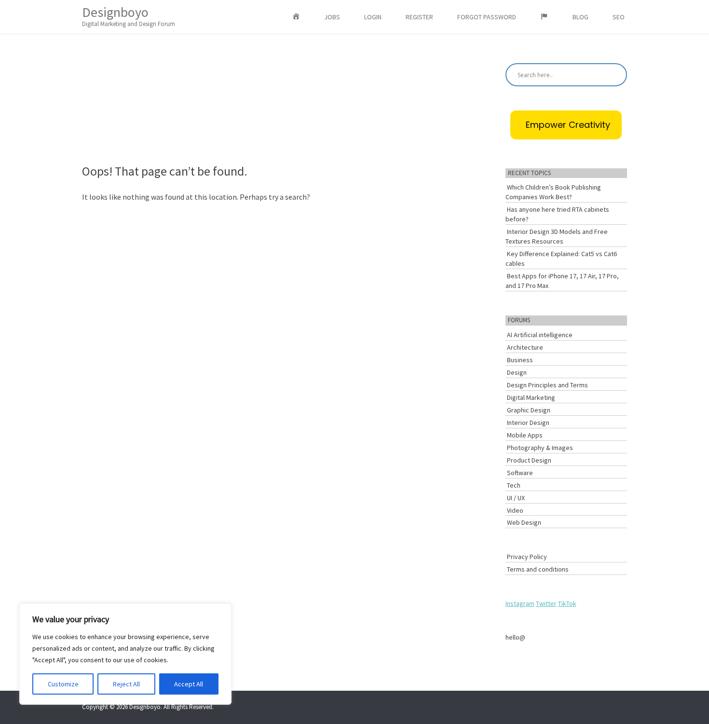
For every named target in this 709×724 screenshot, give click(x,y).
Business (520, 359)
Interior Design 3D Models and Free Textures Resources (556, 236)
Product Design (529, 460)
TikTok (567, 603)
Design (517, 372)
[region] (125, 654)
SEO (619, 17)
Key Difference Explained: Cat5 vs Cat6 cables (561, 258)
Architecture (525, 347)
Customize (63, 684)
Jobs (332, 17)
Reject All (126, 684)
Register (419, 17)
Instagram (519, 603)
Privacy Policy (527, 556)
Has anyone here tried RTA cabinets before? (557, 214)
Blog (580, 17)
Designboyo (128, 15)
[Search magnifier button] (615, 75)
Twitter (546, 603)
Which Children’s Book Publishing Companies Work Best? (553, 192)
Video (515, 510)
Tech (513, 485)
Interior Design (528, 422)
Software (520, 472)
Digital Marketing (531, 397)
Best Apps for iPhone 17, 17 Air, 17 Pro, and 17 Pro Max (562, 281)
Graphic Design (528, 410)
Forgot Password (486, 17)
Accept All (188, 684)
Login (373, 17)
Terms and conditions (538, 569)
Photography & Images (540, 447)
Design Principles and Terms (547, 385)
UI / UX (516, 497)
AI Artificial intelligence (540, 334)
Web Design (524, 522)
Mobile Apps (525, 435)
